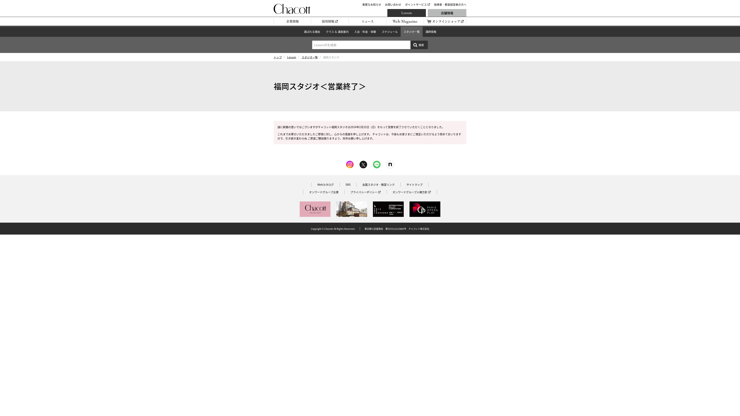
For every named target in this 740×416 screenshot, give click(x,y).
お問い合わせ (393, 4)
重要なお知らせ (371, 4)
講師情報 (431, 32)
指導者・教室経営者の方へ (450, 4)
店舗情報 (447, 13)
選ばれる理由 (312, 32)
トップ (278, 57)
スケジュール (390, 32)
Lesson (406, 13)
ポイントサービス (416, 4)
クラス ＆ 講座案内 (337, 32)
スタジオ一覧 (412, 32)
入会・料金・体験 (365, 32)
